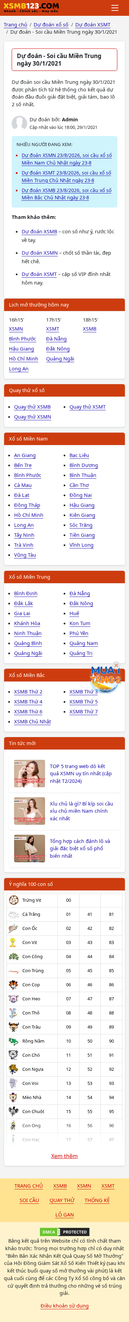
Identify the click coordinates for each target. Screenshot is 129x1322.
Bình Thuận (82, 474)
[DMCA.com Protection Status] (64, 1232)
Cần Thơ (79, 484)
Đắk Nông (58, 348)
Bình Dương (83, 465)
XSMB (89, 328)
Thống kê (97, 1200)
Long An (19, 368)
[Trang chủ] (31, 8)
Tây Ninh (24, 534)
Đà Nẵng (56, 338)
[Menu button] (115, 8)
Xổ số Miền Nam (28, 438)
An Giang (25, 455)
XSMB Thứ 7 (83, 711)
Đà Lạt (21, 494)
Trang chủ (28, 1185)
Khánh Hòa (27, 623)
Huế (74, 613)
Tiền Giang (82, 534)
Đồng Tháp (27, 504)
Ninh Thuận (28, 633)
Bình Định (25, 593)
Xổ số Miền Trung (29, 576)
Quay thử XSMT (87, 406)
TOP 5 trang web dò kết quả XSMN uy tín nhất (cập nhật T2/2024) (81, 774)
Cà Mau (23, 484)
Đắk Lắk (23, 603)
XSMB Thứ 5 (83, 701)
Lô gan (64, 1214)
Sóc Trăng (81, 524)
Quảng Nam (83, 643)
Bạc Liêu (79, 455)
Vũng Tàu (25, 554)
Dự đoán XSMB (39, 231)
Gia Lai (22, 613)
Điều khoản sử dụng (65, 1305)
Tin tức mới (22, 743)
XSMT (52, 328)
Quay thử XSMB (32, 406)
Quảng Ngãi (60, 358)
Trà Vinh (23, 544)
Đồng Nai (80, 494)
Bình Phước (22, 338)
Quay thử (62, 1200)
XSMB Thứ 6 (28, 711)
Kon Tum (79, 623)
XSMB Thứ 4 (28, 701)
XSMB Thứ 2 (28, 691)
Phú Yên (78, 633)
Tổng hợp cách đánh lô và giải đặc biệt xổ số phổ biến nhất (80, 848)
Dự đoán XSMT (39, 273)
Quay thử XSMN (32, 416)
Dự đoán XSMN (40, 252)
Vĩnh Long (81, 544)
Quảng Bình (28, 643)
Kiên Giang (82, 514)
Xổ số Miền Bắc (27, 674)
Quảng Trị (81, 652)
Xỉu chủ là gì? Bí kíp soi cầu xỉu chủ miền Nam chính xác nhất (81, 811)
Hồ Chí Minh (23, 358)
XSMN (16, 328)
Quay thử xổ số (27, 390)
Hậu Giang (21, 348)
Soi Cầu (29, 1200)
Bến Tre (23, 465)
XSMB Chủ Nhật (32, 721)
